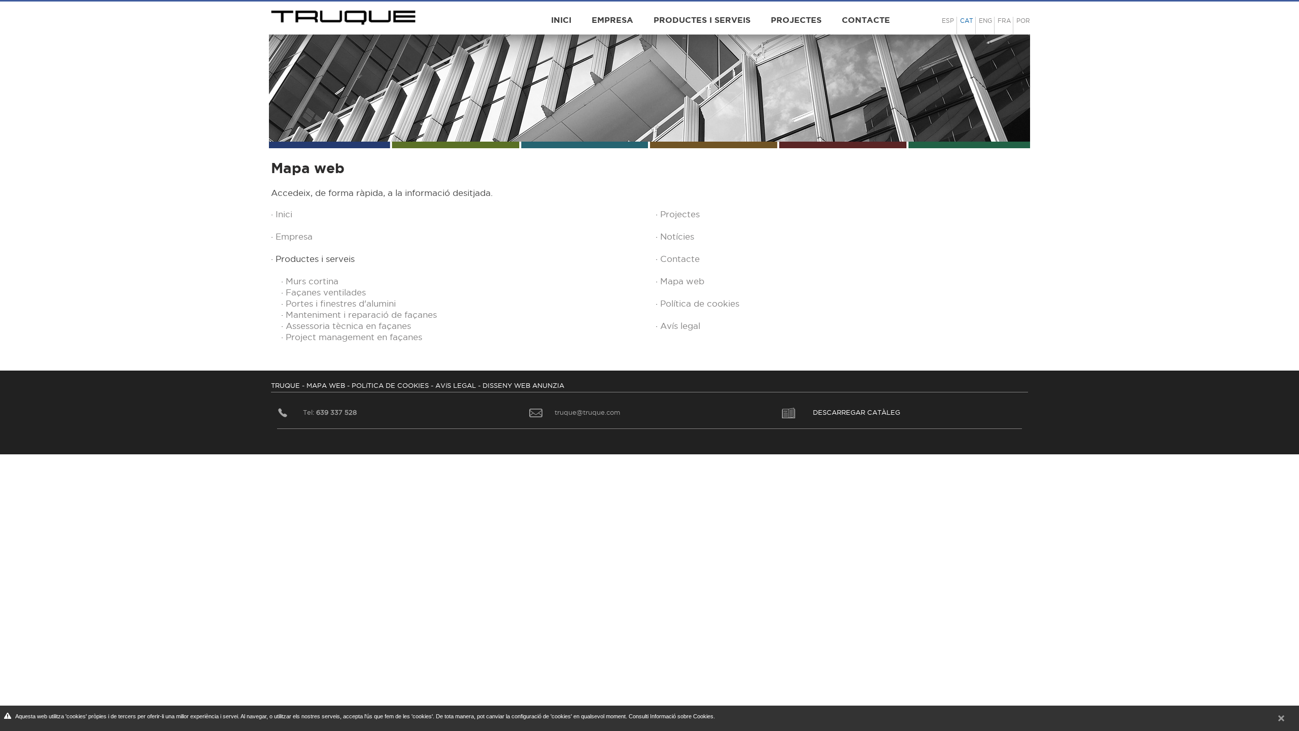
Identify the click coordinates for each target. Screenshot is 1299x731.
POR (1023, 20)
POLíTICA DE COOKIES (390, 385)
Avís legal (680, 325)
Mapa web (682, 281)
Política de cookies (699, 303)
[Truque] (345, 14)
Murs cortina (312, 281)
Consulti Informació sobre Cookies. (672, 716)
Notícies (677, 236)
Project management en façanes (354, 337)
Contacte (866, 19)
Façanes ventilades (326, 292)
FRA (1004, 20)
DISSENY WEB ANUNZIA (523, 385)
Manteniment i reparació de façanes (361, 314)
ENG (985, 20)
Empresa (612, 19)
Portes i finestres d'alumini (341, 303)
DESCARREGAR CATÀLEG (856, 412)
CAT (966, 20)
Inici (561, 19)
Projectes (796, 19)
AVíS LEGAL (455, 385)
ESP (948, 20)
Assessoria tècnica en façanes (348, 325)
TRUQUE (285, 385)
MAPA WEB (325, 385)
